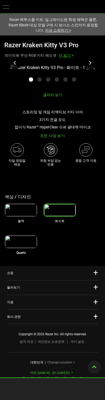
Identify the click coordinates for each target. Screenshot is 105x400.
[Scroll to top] (94, 367)
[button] (6, 6)
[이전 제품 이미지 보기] (15, 62)
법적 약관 (26, 342)
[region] (52, 76)
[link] (21, 210)
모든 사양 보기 (52, 136)
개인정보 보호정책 (51, 342)
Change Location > (61, 362)
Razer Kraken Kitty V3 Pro (41, 45)
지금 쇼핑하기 (58, 30)
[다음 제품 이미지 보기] (89, 62)
